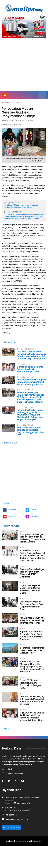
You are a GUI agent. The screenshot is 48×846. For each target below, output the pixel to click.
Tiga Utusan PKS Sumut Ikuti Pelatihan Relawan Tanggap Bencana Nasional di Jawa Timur (32, 716)
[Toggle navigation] (5, 95)
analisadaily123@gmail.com (17, 819)
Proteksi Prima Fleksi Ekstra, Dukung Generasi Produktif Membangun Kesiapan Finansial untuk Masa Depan (32, 555)
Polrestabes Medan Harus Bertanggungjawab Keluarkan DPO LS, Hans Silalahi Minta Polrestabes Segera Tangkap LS (30, 415)
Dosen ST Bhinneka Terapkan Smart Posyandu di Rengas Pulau (30, 684)
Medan (19, 102)
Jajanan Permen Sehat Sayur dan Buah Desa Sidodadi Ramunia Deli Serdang (31, 635)
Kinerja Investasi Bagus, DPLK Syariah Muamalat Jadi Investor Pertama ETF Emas (32, 700)
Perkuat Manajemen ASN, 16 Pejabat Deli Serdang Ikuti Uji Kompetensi (32, 620)
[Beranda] (24, 8)
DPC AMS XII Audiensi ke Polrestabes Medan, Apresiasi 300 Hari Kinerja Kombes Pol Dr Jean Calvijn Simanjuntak (31, 355)
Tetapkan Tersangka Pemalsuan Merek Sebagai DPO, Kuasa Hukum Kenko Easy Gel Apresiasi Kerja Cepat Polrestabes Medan (30, 397)
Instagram (35, 516)
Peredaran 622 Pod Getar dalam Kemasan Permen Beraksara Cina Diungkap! (21, 206)
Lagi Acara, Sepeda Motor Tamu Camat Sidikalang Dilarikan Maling (30, 589)
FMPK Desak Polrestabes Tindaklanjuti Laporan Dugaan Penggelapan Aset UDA (30, 431)
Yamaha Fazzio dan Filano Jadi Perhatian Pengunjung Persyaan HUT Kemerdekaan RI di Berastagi (32, 666)
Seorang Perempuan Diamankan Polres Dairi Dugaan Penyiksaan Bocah (31, 605)
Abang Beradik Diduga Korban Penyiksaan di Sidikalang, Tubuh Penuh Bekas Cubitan (32, 538)
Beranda (8, 102)
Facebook (12, 510)
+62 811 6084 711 (11, 815)
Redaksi (9, 769)
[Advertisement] (24, 66)
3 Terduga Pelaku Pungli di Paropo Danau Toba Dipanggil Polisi (32, 650)
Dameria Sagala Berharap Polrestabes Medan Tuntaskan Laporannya (30, 369)
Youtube (11, 516)
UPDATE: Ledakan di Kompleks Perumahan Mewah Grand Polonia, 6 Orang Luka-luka (31, 382)
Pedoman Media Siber (14, 773)
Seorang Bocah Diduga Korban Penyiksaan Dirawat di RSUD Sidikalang (32, 573)
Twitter (33, 510)
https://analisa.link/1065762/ (13, 125)
